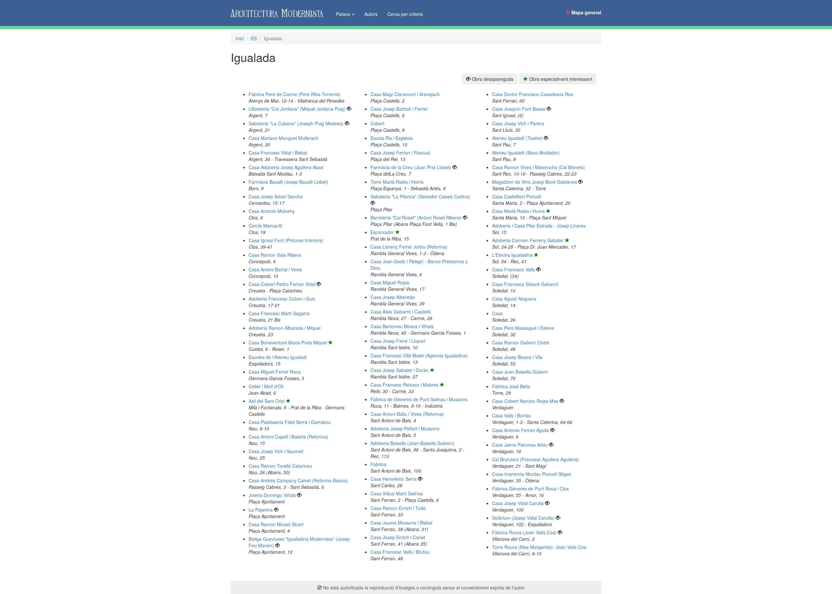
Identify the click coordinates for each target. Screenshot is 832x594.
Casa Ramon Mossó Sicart (276, 524)
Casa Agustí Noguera (514, 298)
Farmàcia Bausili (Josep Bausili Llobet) (288, 182)
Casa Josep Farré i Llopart (397, 341)
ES (254, 38)
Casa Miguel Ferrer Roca (275, 371)
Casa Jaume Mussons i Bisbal (401, 522)
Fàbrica (378, 464)
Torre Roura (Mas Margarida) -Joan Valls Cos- (540, 547)
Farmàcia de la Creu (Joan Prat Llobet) (410, 167)
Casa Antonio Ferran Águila (520, 430)
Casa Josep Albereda (392, 297)
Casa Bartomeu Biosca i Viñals (402, 326)
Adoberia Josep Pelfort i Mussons (404, 428)
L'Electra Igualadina (512, 255)
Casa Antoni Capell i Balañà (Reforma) (288, 436)
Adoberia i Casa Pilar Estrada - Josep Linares (539, 225)
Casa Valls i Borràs (511, 415)
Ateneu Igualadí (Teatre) (517, 138)
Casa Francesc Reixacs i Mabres (404, 384)
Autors (371, 14)
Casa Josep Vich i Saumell (276, 451)
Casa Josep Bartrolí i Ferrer (399, 108)
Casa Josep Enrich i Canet (397, 537)
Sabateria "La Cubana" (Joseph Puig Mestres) (296, 123)
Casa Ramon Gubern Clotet (520, 342)
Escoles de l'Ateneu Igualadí (278, 357)
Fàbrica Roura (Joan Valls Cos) (524, 532)
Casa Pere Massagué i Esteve (523, 328)
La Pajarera (261, 509)
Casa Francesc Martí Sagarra (279, 313)
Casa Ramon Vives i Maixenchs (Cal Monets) (538, 167)
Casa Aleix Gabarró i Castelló (400, 311)
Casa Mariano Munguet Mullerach (283, 138)
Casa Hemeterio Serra (393, 479)
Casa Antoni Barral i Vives (275, 269)
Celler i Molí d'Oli (266, 386)
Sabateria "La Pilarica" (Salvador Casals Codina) (420, 196)
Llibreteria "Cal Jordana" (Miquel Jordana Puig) (297, 108)
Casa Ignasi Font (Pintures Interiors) (286, 240)
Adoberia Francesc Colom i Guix (282, 298)
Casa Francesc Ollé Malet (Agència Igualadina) (419, 355)
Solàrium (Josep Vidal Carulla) (523, 517)
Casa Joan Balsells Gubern (520, 371)
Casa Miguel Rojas (389, 282)
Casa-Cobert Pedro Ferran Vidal (282, 284)
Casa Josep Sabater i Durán (399, 370)
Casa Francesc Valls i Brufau (400, 552)
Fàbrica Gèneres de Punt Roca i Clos (530, 488)
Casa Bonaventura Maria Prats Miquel (288, 342)
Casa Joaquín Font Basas (518, 108)
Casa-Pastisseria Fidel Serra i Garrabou (290, 422)
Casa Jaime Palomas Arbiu (520, 444)
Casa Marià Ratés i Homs (518, 211)
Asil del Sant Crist (267, 401)
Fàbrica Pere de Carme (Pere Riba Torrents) (295, 94)
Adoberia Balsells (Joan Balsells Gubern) (412, 443)
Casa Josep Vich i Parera (518, 123)
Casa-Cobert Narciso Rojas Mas (525, 401)
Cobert (377, 123)
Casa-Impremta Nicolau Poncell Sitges (531, 474)
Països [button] (343, 14)
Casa (497, 313)
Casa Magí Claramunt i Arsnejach (405, 94)
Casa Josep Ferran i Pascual (400, 152)
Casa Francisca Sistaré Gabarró (525, 284)
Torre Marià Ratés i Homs (396, 182)
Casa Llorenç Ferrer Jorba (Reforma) (409, 246)
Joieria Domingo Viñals (272, 495)
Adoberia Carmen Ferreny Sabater (528, 240)
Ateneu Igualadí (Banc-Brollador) (526, 152)
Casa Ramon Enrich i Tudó (398, 508)
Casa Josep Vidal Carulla (518, 503)
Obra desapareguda (492, 79)
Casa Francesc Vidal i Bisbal (278, 152)
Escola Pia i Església (391, 138)
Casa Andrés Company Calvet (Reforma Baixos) (298, 480)
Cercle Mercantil (265, 225)
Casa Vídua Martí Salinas (396, 493)
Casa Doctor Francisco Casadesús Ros (532, 94)
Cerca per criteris (405, 14)
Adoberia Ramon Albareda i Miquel (284, 328)
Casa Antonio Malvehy (272, 211)
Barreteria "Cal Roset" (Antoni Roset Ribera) (416, 217)
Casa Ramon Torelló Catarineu (280, 466)
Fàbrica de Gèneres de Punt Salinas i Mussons (418, 399)
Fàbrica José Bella (511, 386)
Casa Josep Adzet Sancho (276, 196)
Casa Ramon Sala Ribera (275, 255)
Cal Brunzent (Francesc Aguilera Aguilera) (535, 459)
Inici (240, 38)
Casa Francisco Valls (513, 269)
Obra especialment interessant (560, 79)
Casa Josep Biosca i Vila (517, 357)
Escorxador (382, 232)
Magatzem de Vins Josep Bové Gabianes (534, 182)
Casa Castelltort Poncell (516, 196)
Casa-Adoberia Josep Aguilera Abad (286, 167)
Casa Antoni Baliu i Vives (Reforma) (407, 414)
